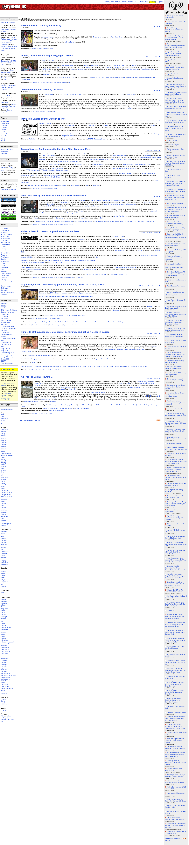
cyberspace (115, 310)
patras (3, 498)
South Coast (5, 136)
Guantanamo (5, 332)
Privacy (130, 2)
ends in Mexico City (119, 156)
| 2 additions (152, 56)
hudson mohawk (6, 627)
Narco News (54, 185)
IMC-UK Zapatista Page (81, 408)
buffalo (3, 612)
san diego (4, 671)
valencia (3, 525)
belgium (3, 440)
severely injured (46, 400)
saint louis (4, 670)
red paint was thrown (59, 209)
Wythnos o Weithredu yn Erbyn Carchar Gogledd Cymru (9, 48)
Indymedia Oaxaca (45, 123)
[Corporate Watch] (8, 207)
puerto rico (4, 551)
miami (3, 636)
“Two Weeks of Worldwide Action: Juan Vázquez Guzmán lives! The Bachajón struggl (175, 45)
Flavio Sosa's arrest (118, 168)
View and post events (8, 22)
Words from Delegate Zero (110, 159)
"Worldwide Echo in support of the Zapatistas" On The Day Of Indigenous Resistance (175, 209)
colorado (3, 618)
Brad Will (125, 239)
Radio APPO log (119, 236)
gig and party (49, 94)
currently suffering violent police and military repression (107, 200)
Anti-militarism (44, 324)
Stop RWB (4, 351)
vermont (3, 690)
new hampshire (6, 644)
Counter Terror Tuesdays (7, 71)
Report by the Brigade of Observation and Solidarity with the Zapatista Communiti (175, 584)
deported (53, 401)
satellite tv (4, 418)
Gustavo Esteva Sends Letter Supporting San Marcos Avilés (175, 329)
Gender (3, 259)
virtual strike (72, 389)
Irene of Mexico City (84, 405)
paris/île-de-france (6, 496)
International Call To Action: (175, 409)
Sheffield (54, 111)
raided (121, 94)
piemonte (4, 500)
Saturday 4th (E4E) (73, 213)
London (51, 48)
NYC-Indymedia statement (58, 293)
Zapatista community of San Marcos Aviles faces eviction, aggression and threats (175, 624)
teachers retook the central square (117, 350)
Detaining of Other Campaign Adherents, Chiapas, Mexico (175, 775)
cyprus (3, 452)
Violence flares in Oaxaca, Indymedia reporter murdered (50, 231)
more (127, 168)
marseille (4, 485)
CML (86, 185)
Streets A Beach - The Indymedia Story (41, 25)
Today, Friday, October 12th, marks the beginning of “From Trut (175, 229)
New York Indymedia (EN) (39, 318)
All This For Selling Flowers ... (37, 377)
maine (3, 634)
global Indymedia (53, 366)
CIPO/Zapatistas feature (143, 77)
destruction (94, 65)
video (2, 420)
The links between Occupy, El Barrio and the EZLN (175, 484)
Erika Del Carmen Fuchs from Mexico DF (105, 405)
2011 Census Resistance (9, 310)
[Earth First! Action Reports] (8, 219)
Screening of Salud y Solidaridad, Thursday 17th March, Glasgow (176, 762)
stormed (154, 346)
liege (2, 472)
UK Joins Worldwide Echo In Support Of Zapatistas (175, 216)
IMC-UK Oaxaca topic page (97, 139)
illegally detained (56, 177)
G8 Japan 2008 (6, 344)
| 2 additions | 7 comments (148, 120)
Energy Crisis (5, 253)
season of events (47, 37)
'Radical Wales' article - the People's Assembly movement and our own (176, 114)
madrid (3, 481)
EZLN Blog (123, 366)
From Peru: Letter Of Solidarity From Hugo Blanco (175, 374)
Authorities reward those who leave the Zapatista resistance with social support (175, 718)
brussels (3, 444)
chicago (3, 614)
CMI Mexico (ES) (54, 318)
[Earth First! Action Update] (8, 216)
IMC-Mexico (63, 185)
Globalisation (52, 324)
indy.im (3, 167)
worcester (4, 694)
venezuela (4, 564)
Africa (3, 424)
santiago (3, 557)
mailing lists (5, 718)
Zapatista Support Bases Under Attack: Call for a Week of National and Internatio (176, 53)
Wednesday (96, 206)
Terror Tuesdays (6, 78)
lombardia (4, 479)
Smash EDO (5, 359)
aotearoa (4, 570)
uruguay (3, 561)
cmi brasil (4, 540)
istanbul (3, 466)
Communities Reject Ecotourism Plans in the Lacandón (176, 438)
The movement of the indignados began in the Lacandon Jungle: (175, 477)
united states (5, 686)
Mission (124, 2)
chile (2, 537)
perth (2, 583)
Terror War (4, 290)
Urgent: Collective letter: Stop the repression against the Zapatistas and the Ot (175, 469)
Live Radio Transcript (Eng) (146, 221)
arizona (3, 599)
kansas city (4, 629)
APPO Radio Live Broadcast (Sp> (56, 315)
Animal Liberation (6, 234)
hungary (3, 463)
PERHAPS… (171, 610)
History (3, 265)
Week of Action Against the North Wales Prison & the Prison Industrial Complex (9, 40)
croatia (3, 450)
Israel (3, 703)
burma (3, 573)
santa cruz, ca (5, 679)
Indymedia (39, 48)
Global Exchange (51, 405)
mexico (3, 548)
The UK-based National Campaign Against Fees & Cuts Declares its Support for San (175, 354)
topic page (7, 95)
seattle (3, 682)
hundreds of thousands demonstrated (40, 355)
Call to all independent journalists (81, 293)
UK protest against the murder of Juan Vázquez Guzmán (175, 107)
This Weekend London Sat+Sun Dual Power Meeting (174, 818)
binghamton (4, 609)
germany (4, 459)
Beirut (3, 701)
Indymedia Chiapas (41, 366)
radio (52, 60)
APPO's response (125, 159)
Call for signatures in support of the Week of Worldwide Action (175, 121)
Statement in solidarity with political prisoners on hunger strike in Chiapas (175, 544)
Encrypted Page (8, 369)
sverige (3, 514)
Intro (102, 77)
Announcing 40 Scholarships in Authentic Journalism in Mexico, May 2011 (175, 825)
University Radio (26, 351)
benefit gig (46, 74)
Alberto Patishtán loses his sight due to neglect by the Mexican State (174, 294)
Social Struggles (57, 82)
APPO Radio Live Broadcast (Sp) (125, 221)
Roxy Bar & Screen (117, 37)
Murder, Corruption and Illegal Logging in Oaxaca (47, 55)
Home (107, 2)
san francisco (5, 673)
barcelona (4, 437)
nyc (2, 655)
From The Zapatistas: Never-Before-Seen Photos (175, 244)
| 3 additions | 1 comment (149, 232)
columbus (4, 620)
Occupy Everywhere (7, 312)
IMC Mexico (89, 221)
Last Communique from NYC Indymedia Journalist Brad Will (54, 221)
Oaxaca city (78, 164)
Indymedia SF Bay (100, 366)
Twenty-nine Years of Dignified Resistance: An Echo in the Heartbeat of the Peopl (175, 183)
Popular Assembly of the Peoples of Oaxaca (137, 164)
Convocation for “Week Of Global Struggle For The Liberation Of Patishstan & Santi (175, 461)
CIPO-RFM (46, 69)
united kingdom (6, 524)
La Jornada (95, 185)
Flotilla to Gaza (6, 320)
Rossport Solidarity (7, 357)
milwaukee (4, 640)
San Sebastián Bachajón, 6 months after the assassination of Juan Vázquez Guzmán (175, 86)
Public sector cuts (7, 282)
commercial (116, 65)
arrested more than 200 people (50, 398)
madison (3, 633)
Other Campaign (32, 359)
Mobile (112, 2)
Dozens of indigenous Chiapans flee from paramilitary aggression (175, 258)
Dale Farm (4, 316)
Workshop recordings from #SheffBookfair (174, 16)
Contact (141, 2)
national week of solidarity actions (68, 161)
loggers (123, 65)
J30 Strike (4, 318)
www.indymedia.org (7, 409)
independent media (68, 136)
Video (66, 269)
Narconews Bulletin (49, 408)
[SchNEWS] (8, 201)
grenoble (3, 461)
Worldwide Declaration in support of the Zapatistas (173, 367)
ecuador (3, 546)
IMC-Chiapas (75, 185)
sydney (3, 586)
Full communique (95, 159)
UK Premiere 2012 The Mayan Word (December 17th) (175, 497)
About (135, 2)
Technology (4, 288)
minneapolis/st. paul (7, 642)
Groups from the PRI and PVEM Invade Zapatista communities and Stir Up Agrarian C (175, 236)
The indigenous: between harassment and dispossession (175, 747)
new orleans (5, 649)
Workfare (4, 308)
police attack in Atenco (103, 359)
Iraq (2, 269)
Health (3, 263)
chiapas (3, 535)
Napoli (83, 218)
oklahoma (4, 657)
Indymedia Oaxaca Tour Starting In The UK (43, 119)
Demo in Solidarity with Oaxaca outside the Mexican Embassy (53, 195)
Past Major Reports (7, 363)
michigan (4, 638)
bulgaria (3, 446)
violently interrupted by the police (125, 267)
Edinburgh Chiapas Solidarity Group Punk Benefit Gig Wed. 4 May (175, 662)
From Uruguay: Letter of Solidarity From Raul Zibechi (174, 335)
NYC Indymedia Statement (68, 260)
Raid (124, 77)
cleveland (4, 616)
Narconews (42, 293)
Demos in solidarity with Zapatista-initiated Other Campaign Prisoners (173, 700)
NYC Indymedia (79, 221)
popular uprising (54, 164)
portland (3, 662)
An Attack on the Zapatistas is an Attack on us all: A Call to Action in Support (175, 37)
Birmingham (70, 125)
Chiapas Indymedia (6, 111)
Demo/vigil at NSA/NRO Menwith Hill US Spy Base (8, 63)
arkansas (4, 601)
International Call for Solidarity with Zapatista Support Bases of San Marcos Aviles (175, 395)
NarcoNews (138, 348)
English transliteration (52, 260)
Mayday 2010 (5, 322)
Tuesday (86, 206)
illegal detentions (97, 164)
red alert (70, 359)
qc (2, 585)
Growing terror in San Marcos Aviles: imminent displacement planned (175, 387)
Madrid (36, 218)
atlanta (3, 605)
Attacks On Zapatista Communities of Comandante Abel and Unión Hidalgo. (175, 314)
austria (3, 435)
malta (3, 483)
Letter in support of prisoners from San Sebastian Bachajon (175, 782)
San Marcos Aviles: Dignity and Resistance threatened (176, 597)
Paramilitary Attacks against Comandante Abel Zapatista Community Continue (175, 322)
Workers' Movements (69, 277)
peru (2, 549)
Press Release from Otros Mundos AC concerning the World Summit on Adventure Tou (175, 560)
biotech (3, 710)
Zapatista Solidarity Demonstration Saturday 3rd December (174, 517)
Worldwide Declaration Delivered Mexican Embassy (174, 223)
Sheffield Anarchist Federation (71, 94)
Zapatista (45, 48)
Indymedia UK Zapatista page (69, 366)
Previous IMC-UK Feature (86, 260)
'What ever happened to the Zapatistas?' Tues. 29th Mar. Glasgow (174, 740)
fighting (86, 65)
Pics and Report (135, 387)
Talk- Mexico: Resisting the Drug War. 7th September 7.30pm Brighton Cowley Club (175, 604)
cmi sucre (4, 542)
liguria (3, 474)
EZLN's (84, 154)
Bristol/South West (7, 149)
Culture (3, 247)
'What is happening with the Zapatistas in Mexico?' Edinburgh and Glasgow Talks (175, 640)
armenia (3, 431)
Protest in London (172, 140)
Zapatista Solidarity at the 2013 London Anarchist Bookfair (175, 93)
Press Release (66, 387)
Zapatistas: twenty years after (176, 74)
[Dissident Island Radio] (8, 204)
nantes (3, 487)
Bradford (106, 125)
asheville (4, 603)
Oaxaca (82, 200)
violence (89, 67)
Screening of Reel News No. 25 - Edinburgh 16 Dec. (175, 832)
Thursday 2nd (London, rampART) (96, 274)
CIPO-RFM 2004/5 (94, 77)
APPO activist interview (47, 170)
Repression (130, 77)
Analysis (34, 48)
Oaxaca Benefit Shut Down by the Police (42, 89)
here (5, 80)
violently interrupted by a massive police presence (120, 204)
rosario (3, 555)
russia (3, 509)
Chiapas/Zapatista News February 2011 (173, 769)
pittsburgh (4, 660)
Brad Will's (50, 204)
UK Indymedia (21, 6)
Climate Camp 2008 (7, 353)
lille (2, 476)
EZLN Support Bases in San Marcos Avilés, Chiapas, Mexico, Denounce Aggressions (175, 67)
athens (3, 433)
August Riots (5, 314)
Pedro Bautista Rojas (147, 69)
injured (109, 67)
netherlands (4, 490)
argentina (4, 531)
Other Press (5, 276)
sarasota (4, 681)
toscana (3, 520)
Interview (133, 168)
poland (3, 501)
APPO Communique (32, 170)
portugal (3, 503)
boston (3, 610)
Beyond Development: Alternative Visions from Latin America (174, 29)
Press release (64, 202)
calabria (3, 448)
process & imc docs (7, 719)
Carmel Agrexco (6, 342)
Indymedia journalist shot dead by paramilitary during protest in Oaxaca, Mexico (63, 284)
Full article (32, 139)
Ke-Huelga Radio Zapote (56, 410)
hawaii (3, 623)
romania (3, 507)
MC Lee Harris (69, 42)
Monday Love (97, 37)
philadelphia (5, 659)
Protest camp (117, 77)
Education (4, 251)
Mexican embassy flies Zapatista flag (173, 511)
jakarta (3, 577)
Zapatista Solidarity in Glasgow (176, 712)
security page (5, 399)
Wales (3, 138)
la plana (3, 470)
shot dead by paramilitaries (52, 175)
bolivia (3, 533)
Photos (81, 211)
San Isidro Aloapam (67, 65)
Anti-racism (4, 240)
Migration (4, 271)
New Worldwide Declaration (175, 203)
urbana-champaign (7, 688)
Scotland (4, 154)
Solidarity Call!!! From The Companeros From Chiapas (174, 591)
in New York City (119, 216)
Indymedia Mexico (39, 262)
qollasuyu (4, 553)
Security (153, 2)
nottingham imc (6, 494)
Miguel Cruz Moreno (131, 69)
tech (2, 721)
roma (2, 505)
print (2, 415)
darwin (3, 575)
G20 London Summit (7, 326)
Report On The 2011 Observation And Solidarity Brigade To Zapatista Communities (176, 568)
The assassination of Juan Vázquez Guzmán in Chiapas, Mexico (174, 128)
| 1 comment (152, 378)
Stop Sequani (5, 349)
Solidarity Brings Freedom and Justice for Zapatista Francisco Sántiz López (175, 163)
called (63, 389)
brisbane (3, 572)
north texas (4, 653)
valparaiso (4, 562)
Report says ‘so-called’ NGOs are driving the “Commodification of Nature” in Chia (175, 431)
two (49, 60)
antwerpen (4, 429)
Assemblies (108, 77)
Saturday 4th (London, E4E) (119, 274)
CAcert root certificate (6, 394)
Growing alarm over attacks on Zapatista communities (175, 307)
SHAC (3, 346)
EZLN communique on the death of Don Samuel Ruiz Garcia (175, 800)
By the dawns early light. (174, 443)
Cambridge (4, 125)
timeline (139, 250)
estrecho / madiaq (6, 455)
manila (3, 579)
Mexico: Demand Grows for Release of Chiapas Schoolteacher (176, 448)
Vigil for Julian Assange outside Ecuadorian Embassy (8, 87)
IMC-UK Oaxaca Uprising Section (39, 185)
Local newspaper (133, 366)
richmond (4, 664)
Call (97, 257)
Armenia (3, 699)
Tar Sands (4, 324)
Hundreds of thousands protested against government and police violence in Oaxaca (65, 332)
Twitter (11, 167)
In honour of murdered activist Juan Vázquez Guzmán (175, 135)
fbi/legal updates (6, 716)
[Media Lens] (8, 210)
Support (160, 2)
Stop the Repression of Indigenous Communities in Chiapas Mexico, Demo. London (175, 726)
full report (129, 108)
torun (2, 518)
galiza (3, 457)
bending (133, 65)
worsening (147, 156)
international (81, 69)
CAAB (14, 65)
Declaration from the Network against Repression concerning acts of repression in (175, 754)
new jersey (4, 646)
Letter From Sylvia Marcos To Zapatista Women (175, 301)
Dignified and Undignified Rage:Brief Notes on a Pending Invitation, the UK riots (174, 616)
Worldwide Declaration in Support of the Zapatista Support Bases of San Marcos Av (175, 576)
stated (98, 154)
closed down (131, 94)
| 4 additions (152, 150)
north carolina (5, 651)
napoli (3, 488)
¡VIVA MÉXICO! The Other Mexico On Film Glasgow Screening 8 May (174, 684)
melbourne (4, 581)
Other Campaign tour (48, 156)
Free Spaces (35, 111)
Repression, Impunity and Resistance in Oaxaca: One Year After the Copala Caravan (175, 670)
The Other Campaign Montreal (67, 405)
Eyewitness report (62, 170)
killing (82, 239)
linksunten (4, 477)
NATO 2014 (4, 304)
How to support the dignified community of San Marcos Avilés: (175, 380)
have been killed (119, 250)
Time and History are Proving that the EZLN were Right (175, 537)
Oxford (3, 132)
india (2, 592)
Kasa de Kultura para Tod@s (128, 405)
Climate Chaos (5, 244)
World (69, 82)
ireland (3, 464)
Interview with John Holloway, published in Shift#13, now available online (175, 552)
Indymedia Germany (86, 366)
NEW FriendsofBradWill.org (114, 322)
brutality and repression (98, 392)
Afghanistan (5, 230)
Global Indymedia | (27, 262)
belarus (3, 439)
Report (128, 383)
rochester (4, 666)
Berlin (102, 218)
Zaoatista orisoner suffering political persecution (174, 361)
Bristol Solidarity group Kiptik (146, 382)
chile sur (3, 538)
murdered (147, 202)
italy (2, 468)
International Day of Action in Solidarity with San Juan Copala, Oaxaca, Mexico (175, 632)
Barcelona (59, 218)
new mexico (5, 647)
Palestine (4, 278)
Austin (3, 607)
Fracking (4, 255)
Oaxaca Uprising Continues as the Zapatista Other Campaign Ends (55, 149)
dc (2, 621)
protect (59, 67)
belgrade (3, 442)
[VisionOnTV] (8, 213)
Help (146, 2)
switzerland (4, 516)
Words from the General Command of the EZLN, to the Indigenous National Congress (174, 100)
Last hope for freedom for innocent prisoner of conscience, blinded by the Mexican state (175, 266)
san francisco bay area (8, 675)
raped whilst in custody (31, 401)
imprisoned (117, 67)
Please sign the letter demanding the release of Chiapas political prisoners (175, 423)
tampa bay (4, 684)
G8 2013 (3, 306)
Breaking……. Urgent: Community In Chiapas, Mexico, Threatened (175, 403)
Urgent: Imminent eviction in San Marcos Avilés (175, 156)
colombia (4, 544)
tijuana (3, 559)
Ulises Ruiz (149, 306)
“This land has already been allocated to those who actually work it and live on (174, 197)
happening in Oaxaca (125, 173)
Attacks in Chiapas (173, 145)
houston (3, 625)
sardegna (4, 511)
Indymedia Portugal (113, 366)
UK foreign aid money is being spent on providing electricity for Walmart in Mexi (175, 503)
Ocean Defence (6, 273)
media (72, 69)
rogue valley (5, 668)
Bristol (152, 125)
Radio (156, 134)
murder (44, 60)
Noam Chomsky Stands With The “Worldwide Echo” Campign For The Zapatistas (175, 274)
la (1, 631)
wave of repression (57, 168)
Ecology (43, 82)
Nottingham (4, 151)
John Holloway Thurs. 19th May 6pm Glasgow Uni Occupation (174, 648)
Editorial (117, 2)
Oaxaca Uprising (36, 82)
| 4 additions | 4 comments (148, 285)
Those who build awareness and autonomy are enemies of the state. (175, 415)
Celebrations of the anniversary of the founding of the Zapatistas (175, 190)
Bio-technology (5, 242)
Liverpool (91, 125)
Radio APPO (25, 260)
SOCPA (3, 361)
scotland (3, 512)
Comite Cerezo (38, 383)
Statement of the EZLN (136, 350)
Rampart (60, 127)
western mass (5, 692)
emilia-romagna (6, 453)
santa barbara (5, 677)
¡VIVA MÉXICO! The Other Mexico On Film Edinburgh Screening (174, 692)
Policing (3, 280)
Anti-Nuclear (5, 236)
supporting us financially (8, 189)
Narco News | (98, 221)
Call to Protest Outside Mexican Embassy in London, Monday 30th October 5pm (66, 296)
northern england (6, 492)
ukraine (3, 522)
